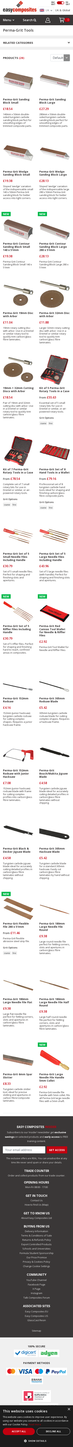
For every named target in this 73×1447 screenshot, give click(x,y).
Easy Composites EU (36, 1311)
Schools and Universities (36, 1248)
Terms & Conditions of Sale (36, 1235)
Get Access (57, 1150)
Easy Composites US (36, 1316)
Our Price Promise (36, 1257)
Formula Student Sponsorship (37, 1253)
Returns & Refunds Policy (36, 1239)
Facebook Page (36, 1284)
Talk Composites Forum (36, 1297)
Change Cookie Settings (36, 1266)
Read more (35, 1424)
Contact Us (37, 1200)
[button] (47, 20)
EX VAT (68, 3)
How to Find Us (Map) (36, 1204)
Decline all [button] (53, 1431)
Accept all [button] (19, 1431)
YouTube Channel (36, 1280)
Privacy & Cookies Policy (36, 1261)
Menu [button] (7, 20)
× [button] (68, 1409)
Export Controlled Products (36, 1244)
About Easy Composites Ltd (36, 1218)
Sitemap (36, 1330)
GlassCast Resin (36, 1320)
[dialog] (36, 1426)
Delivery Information (36, 1231)
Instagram (36, 1293)
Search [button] (28, 20)
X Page (36, 1288)
